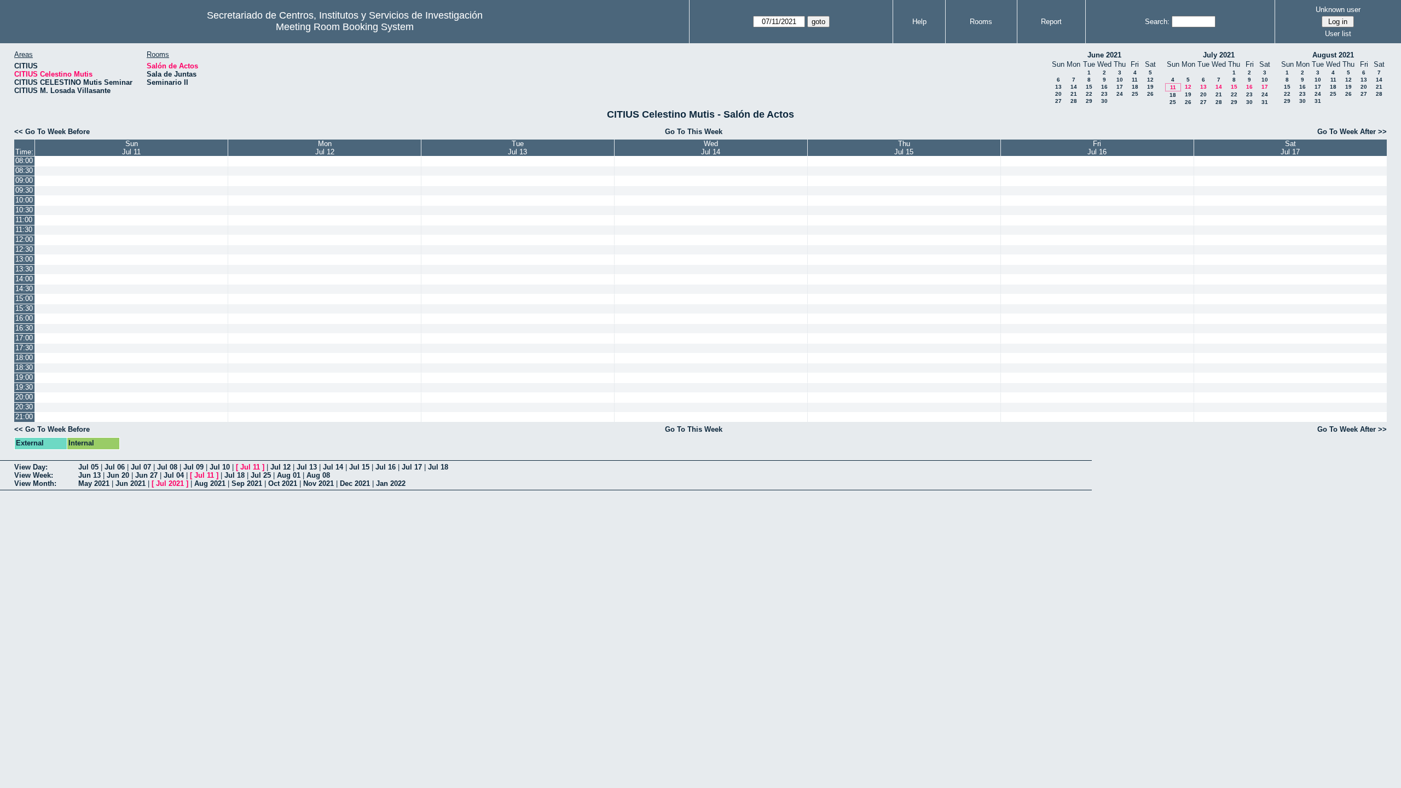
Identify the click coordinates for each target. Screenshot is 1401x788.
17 (1119, 87)
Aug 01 (288, 475)
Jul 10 (220, 467)
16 (1104, 87)
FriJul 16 (1097, 148)
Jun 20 (118, 475)
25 (1135, 94)
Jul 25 (261, 475)
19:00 (24, 377)
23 (1104, 94)
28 (1073, 101)
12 (1150, 80)
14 (1073, 87)
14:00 (24, 279)
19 (1150, 87)
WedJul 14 (710, 148)
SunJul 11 (131, 148)
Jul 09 (193, 467)
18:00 (24, 358)
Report (1051, 22)
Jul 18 (438, 467)
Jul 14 (333, 467)
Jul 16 (385, 467)
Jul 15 (359, 467)
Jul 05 (88, 467)
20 (1058, 94)
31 (1264, 102)
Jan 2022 (391, 483)
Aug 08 (318, 475)
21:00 (24, 417)
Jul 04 (174, 475)
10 (1119, 80)
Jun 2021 (130, 483)
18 (1135, 87)
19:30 (24, 387)
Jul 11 (250, 467)
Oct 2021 (282, 483)
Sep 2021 (246, 483)
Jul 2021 (170, 483)
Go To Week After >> (1352, 132)
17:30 (24, 348)
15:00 (24, 298)
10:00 (24, 200)
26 (1150, 94)
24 (1119, 94)
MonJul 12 (324, 148)
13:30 (24, 269)
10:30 (24, 210)
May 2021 (93, 483)
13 (1058, 87)
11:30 (23, 229)
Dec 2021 (355, 483)
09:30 (24, 190)
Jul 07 (141, 467)
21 (1073, 94)
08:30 (24, 170)
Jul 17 (412, 467)
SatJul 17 (1290, 148)
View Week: (33, 475)
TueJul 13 (517, 148)
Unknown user (1338, 9)
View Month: (35, 483)
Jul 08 (167, 467)
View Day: (31, 467)
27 (1058, 101)
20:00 (24, 397)
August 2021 (1333, 55)
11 (1135, 80)
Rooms (981, 22)
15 (1089, 87)
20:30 (24, 407)
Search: (1157, 22)
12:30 (24, 249)
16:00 (24, 318)
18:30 (24, 367)
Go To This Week (693, 132)
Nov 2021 (318, 483)
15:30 (24, 308)
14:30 (24, 289)
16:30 (24, 328)
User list (1338, 34)
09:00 (24, 180)
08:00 (24, 161)
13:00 (24, 259)
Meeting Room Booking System (345, 26)
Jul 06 (115, 467)
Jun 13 (89, 475)
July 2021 (1219, 55)
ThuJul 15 (903, 148)
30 (1104, 101)
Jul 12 (280, 467)
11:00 (23, 220)
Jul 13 (307, 467)
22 (1089, 94)
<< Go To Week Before (52, 132)
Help (919, 22)
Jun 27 (146, 475)
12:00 (24, 239)
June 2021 (1104, 55)
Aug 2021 (209, 483)
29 (1089, 101)
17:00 (24, 338)
